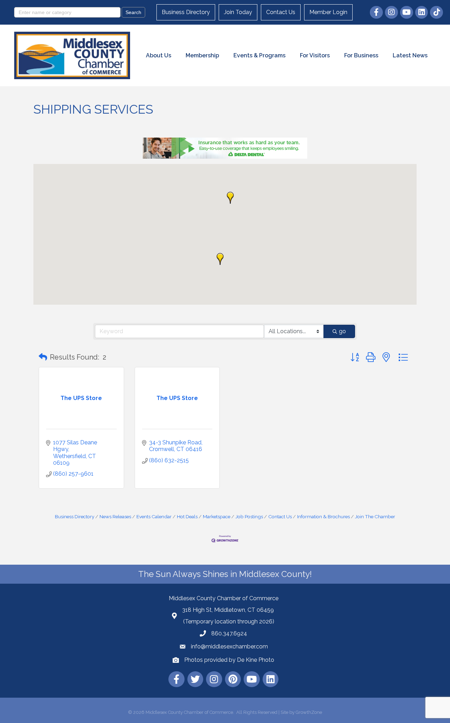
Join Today (238, 12)
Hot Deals (187, 516)
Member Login (328, 12)
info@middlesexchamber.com (229, 646)
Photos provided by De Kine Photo (229, 660)
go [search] (342, 331)
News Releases (115, 516)
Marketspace (216, 516)
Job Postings (249, 516)
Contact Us (280, 12)
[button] (220, 259)
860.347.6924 (229, 633)
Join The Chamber (375, 516)
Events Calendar (154, 516)
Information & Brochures (323, 516)
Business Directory (186, 12)
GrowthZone (309, 712)
